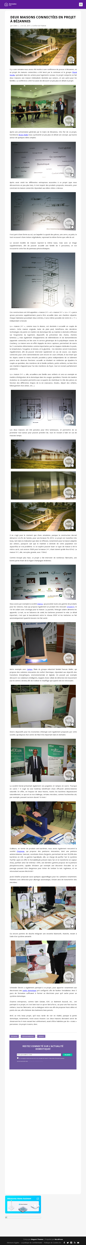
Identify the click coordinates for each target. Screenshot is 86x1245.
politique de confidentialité (35, 1061)
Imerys (40, 604)
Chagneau (20, 851)
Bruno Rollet (23, 135)
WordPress (59, 1239)
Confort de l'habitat (39, 26)
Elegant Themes (37, 1239)
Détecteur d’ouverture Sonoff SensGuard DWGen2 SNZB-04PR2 (42, 1141)
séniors (41, 1036)
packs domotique (29, 990)
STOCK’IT (70, 607)
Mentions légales (13, 1243)
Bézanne (14, 1036)
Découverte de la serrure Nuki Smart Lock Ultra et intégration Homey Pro (43, 1084)
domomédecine (28, 1036)
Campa (29, 669)
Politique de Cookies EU (52, 1243)
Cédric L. (16, 26)
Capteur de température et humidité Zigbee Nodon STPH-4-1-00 (39, 1112)
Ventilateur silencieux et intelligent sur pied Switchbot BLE (42, 1170)
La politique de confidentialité (31, 1243)
